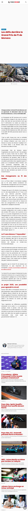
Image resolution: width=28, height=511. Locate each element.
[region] (14, 16)
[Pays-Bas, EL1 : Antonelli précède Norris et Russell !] (14, 421)
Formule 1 (4, 29)
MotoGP (3, 483)
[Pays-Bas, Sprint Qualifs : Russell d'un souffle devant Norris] (14, 393)
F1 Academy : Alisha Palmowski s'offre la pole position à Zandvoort (11, 376)
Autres (3, 371)
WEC (2, 456)
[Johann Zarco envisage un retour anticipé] (14, 475)
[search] (26, 2)
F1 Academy (8, 371)
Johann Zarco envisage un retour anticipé (12, 487)
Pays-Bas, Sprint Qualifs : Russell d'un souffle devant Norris (12, 406)
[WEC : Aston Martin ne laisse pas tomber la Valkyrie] (14, 448)
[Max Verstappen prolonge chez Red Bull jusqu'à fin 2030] (14, 501)
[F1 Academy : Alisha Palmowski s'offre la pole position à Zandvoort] (14, 363)
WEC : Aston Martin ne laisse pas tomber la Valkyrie (13, 460)
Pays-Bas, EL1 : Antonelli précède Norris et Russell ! (12, 434)
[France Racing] (14, 2)
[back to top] (25, 508)
